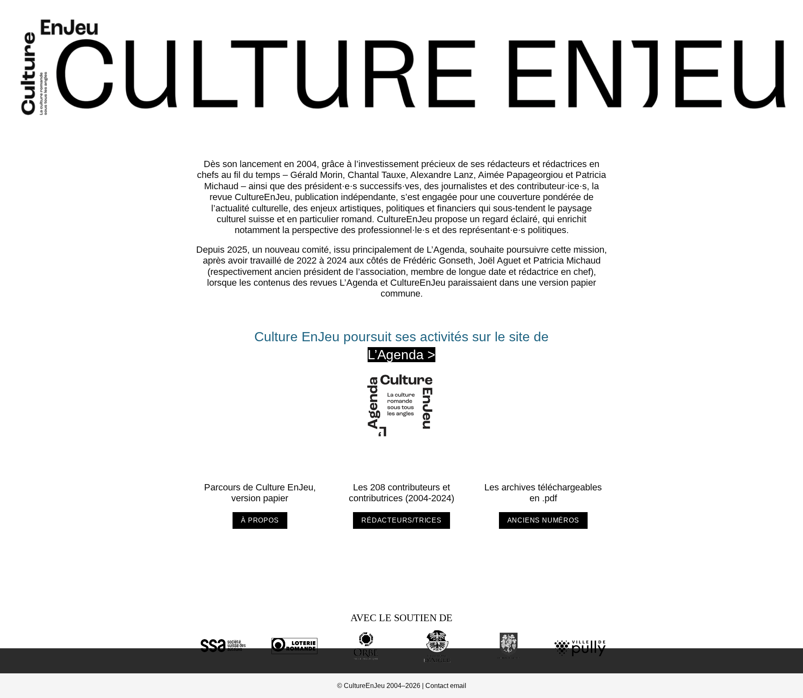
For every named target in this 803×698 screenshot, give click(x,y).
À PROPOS (260, 520)
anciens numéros (543, 520)
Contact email (445, 685)
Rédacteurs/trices (401, 520)
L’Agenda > (401, 354)
